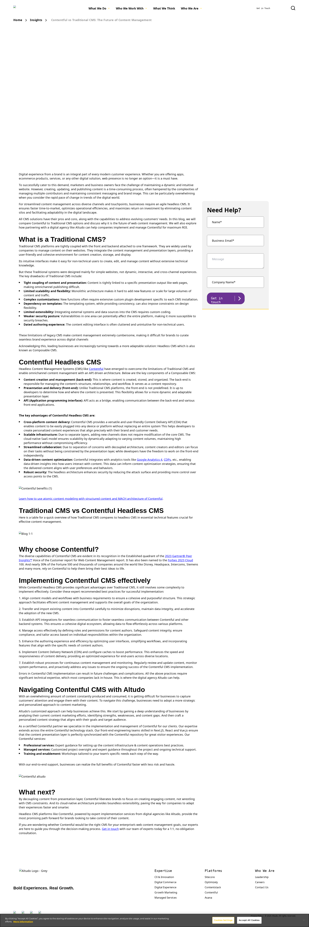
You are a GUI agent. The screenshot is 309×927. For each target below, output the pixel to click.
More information (23, 921)
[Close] (303, 920)
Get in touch (110, 829)
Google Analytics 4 (149, 459)
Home (17, 20)
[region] (154, 920)
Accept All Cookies (249, 920)
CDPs (167, 459)
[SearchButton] (293, 8)
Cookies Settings (223, 920)
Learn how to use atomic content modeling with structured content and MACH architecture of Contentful (91, 499)
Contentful (96, 369)
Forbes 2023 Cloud (180, 560)
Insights (36, 20)
